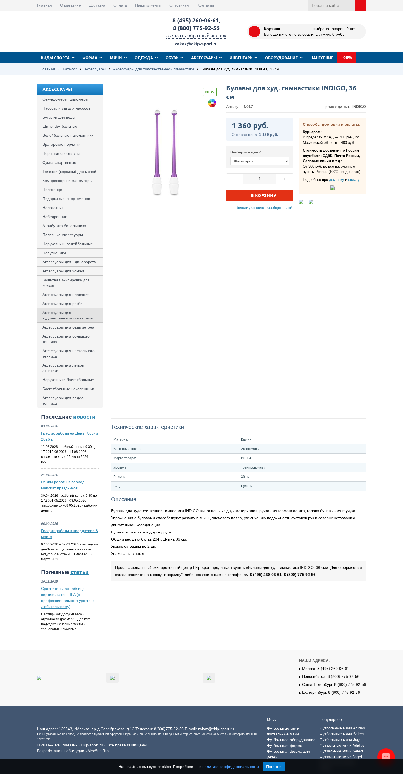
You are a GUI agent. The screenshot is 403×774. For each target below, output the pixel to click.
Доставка (97, 5)
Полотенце (52, 189)
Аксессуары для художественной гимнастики (153, 69)
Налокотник (52, 207)
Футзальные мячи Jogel (341, 757)
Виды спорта (55, 57)
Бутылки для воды (58, 117)
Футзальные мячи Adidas (342, 745)
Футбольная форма (284, 745)
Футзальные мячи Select (341, 751)
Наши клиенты (148, 5)
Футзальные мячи (283, 734)
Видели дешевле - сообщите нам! (263, 207)
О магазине (70, 5)
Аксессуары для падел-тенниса (63, 400)
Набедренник (54, 217)
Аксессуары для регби (62, 303)
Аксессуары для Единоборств (69, 262)
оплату (354, 180)
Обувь (172, 57)
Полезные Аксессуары (62, 235)
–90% (346, 57)
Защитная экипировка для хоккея (66, 283)
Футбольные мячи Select (342, 734)
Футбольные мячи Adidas (342, 728)
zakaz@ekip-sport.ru (196, 44)
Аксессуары (204, 57)
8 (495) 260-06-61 (195, 20)
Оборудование (281, 57)
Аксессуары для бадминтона (68, 327)
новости (84, 416)
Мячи (116, 57)
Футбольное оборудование (291, 740)
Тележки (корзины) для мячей (69, 171)
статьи (79, 571)
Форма (89, 57)
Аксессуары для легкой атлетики (63, 368)
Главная (44, 5)
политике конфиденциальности (230, 766)
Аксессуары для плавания (66, 294)
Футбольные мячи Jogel (341, 739)
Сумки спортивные (59, 162)
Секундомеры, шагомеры (65, 99)
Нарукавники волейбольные (67, 244)
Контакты (205, 5)
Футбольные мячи (283, 728)
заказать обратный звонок (196, 35)
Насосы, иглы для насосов (66, 108)
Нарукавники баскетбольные (68, 380)
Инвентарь (240, 57)
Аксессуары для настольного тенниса (68, 353)
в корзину (263, 195)
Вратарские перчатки (61, 144)
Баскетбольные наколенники (68, 389)
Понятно (274, 766)
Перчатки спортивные (62, 153)
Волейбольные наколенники (67, 135)
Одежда (144, 57)
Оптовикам (179, 5)
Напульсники (54, 253)
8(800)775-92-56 (169, 729)
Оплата (120, 5)
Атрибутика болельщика (64, 226)
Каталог (70, 69)
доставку (336, 180)
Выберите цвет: (246, 152)
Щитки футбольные (59, 126)
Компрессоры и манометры (67, 180)
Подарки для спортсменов (66, 198)
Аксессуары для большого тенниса (66, 339)
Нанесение (321, 57)
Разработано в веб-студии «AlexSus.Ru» (73, 751)
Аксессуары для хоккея (63, 271)
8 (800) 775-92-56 (196, 28)
